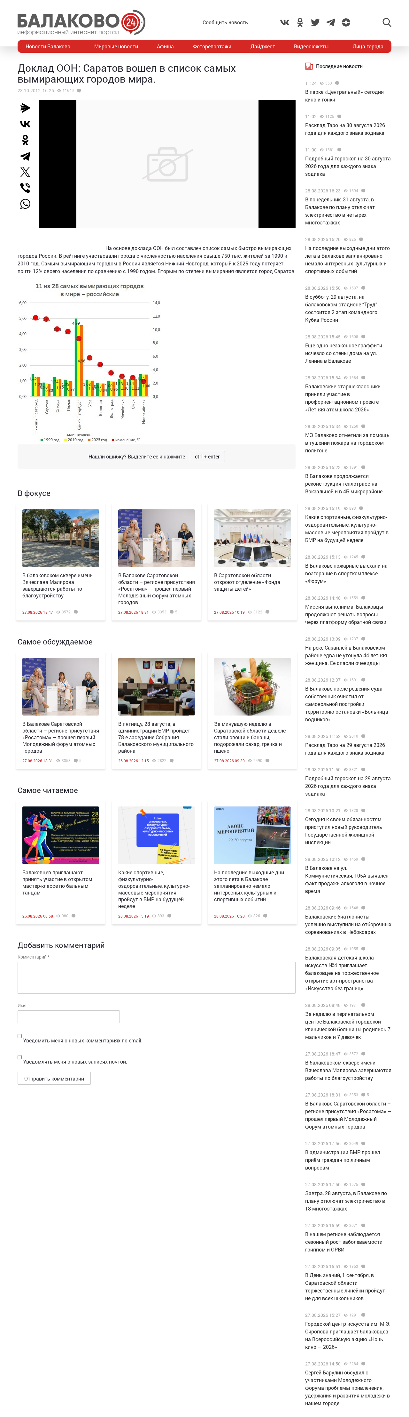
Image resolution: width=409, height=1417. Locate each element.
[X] (28, 172)
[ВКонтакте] (28, 124)
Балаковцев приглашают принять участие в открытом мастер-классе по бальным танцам (57, 882)
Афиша (165, 46)
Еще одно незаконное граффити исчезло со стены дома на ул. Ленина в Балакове (343, 353)
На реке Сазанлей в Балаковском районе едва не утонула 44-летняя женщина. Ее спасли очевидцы (346, 655)
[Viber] (28, 188)
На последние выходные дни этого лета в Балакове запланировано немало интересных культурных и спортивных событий (249, 886)
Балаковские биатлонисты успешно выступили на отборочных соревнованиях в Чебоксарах (348, 924)
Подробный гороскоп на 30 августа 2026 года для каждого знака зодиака (348, 166)
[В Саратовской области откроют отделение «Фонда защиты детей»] (252, 538)
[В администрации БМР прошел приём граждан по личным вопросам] (362, 1144)
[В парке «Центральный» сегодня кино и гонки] (336, 83)
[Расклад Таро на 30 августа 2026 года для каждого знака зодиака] (338, 116)
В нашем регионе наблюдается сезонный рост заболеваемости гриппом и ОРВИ (343, 1242)
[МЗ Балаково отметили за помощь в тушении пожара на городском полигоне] (362, 426)
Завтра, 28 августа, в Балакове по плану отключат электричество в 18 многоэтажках (346, 1201)
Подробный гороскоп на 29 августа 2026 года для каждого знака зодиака (348, 786)
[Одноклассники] (28, 140)
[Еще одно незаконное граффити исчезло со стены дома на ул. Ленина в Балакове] (362, 337)
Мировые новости (116, 46)
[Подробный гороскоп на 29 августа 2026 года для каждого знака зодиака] (362, 770)
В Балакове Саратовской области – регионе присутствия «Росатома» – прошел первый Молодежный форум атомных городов (156, 588)
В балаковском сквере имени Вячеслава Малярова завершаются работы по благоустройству (57, 585)
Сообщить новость (225, 22)
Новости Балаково (48, 46)
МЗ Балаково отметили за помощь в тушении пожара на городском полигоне (347, 443)
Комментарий (34, 957)
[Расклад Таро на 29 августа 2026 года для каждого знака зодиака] (362, 736)
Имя (22, 1005)
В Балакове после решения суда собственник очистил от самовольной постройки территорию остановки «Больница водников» (346, 704)
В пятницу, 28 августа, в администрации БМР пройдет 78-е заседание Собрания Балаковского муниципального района (156, 737)
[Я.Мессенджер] (28, 108)
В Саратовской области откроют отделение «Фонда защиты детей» (247, 582)
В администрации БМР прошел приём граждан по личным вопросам (342, 1160)
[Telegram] (28, 156)
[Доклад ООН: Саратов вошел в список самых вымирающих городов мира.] (78, 91)
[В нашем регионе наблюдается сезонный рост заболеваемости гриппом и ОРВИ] (362, 1225)
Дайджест (263, 46)
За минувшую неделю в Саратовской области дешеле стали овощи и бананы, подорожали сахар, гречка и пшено (250, 737)
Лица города (368, 46)
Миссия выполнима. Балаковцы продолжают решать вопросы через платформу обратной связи (345, 614)
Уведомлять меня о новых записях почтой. (75, 1061)
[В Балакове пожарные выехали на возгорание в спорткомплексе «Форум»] (362, 557)
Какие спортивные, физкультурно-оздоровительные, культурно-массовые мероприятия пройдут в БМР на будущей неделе (153, 889)
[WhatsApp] (28, 204)
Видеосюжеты (311, 46)
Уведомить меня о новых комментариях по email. (83, 1040)
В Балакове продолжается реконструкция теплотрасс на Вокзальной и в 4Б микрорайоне (343, 484)
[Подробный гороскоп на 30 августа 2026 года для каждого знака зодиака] (338, 150)
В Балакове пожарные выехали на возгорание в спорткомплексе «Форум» (346, 573)
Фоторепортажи (212, 46)
